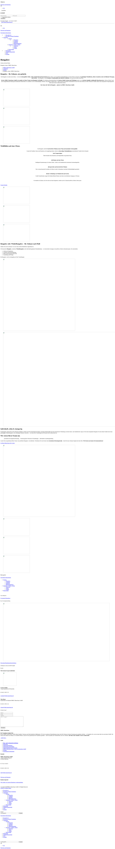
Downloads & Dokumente (8, 751)
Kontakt (5, 750)
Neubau (5, 70)
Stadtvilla (8, 583)
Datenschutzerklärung (7, 745)
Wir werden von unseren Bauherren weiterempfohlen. (12, 782)
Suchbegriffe (3, 813)
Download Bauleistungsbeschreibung (8, 663)
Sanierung (8, 587)
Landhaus (8, 582)
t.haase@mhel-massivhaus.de (7, 707)
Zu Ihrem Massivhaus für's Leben (8, 443)
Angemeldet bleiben (6, 17)
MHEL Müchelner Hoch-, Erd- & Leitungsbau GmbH (14, 749)
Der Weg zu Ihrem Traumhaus (9, 791)
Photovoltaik (6, 590)
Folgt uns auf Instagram (6, 4)
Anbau (7, 588)
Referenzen (5, 806)
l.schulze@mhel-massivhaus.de (7, 695)
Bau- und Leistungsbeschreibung (10, 743)
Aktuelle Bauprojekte (7, 807)
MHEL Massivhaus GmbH (9, 67)
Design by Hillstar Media (6, 788)
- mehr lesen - (3, 737)
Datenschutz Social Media (8, 746)
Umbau (7, 589)
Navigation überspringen (6, 32)
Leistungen (5, 68)
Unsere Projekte (4, 185)
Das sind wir (6, 790)
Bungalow (8, 581)
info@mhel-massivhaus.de (6, 22)
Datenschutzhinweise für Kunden (10, 747)
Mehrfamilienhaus (9, 584)
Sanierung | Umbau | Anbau (9, 585)
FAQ (4, 808)
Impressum (5, 744)
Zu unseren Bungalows (5, 598)
